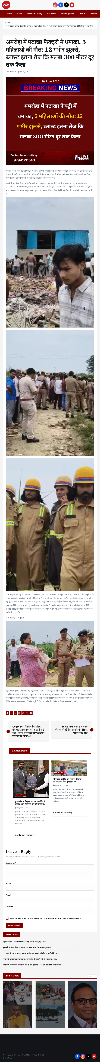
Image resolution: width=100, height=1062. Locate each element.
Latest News (11, 71)
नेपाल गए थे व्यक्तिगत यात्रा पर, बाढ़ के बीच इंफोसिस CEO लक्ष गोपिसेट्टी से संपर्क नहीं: (32, 965)
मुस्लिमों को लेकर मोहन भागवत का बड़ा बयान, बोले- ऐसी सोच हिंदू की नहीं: (27, 947)
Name (9, 883)
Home (9, 13)
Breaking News (67, 13)
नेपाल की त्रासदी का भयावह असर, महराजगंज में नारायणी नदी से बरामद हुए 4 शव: (30, 959)
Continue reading (24, 834)
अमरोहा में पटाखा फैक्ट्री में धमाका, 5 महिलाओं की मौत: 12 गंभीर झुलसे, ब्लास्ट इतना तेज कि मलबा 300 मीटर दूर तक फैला (50, 26)
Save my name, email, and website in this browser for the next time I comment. (45, 918)
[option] (41, 1004)
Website (9, 907)
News (19, 13)
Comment (11, 863)
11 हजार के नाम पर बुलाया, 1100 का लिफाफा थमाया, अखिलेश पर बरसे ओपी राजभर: (31, 953)
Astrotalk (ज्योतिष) (34, 13)
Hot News (51, 13)
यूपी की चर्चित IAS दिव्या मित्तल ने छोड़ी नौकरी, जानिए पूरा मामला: (24, 941)
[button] (91, 976)
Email (9, 895)
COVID (82, 13)
